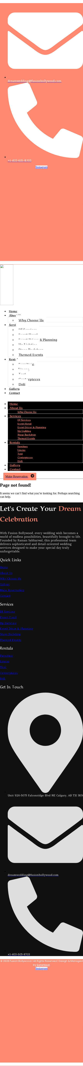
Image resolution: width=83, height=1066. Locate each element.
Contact (14, 392)
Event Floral (28, 334)
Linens (24, 368)
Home (13, 311)
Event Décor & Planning (38, 339)
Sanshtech (43, 965)
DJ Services (28, 329)
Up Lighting (28, 344)
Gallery (14, 388)
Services (14, 324)
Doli (22, 383)
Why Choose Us (31, 319)
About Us (16, 407)
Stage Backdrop (31, 349)
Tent (22, 373)
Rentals (14, 359)
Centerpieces (29, 378)
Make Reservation (12, 590)
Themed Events (31, 354)
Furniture (26, 363)
